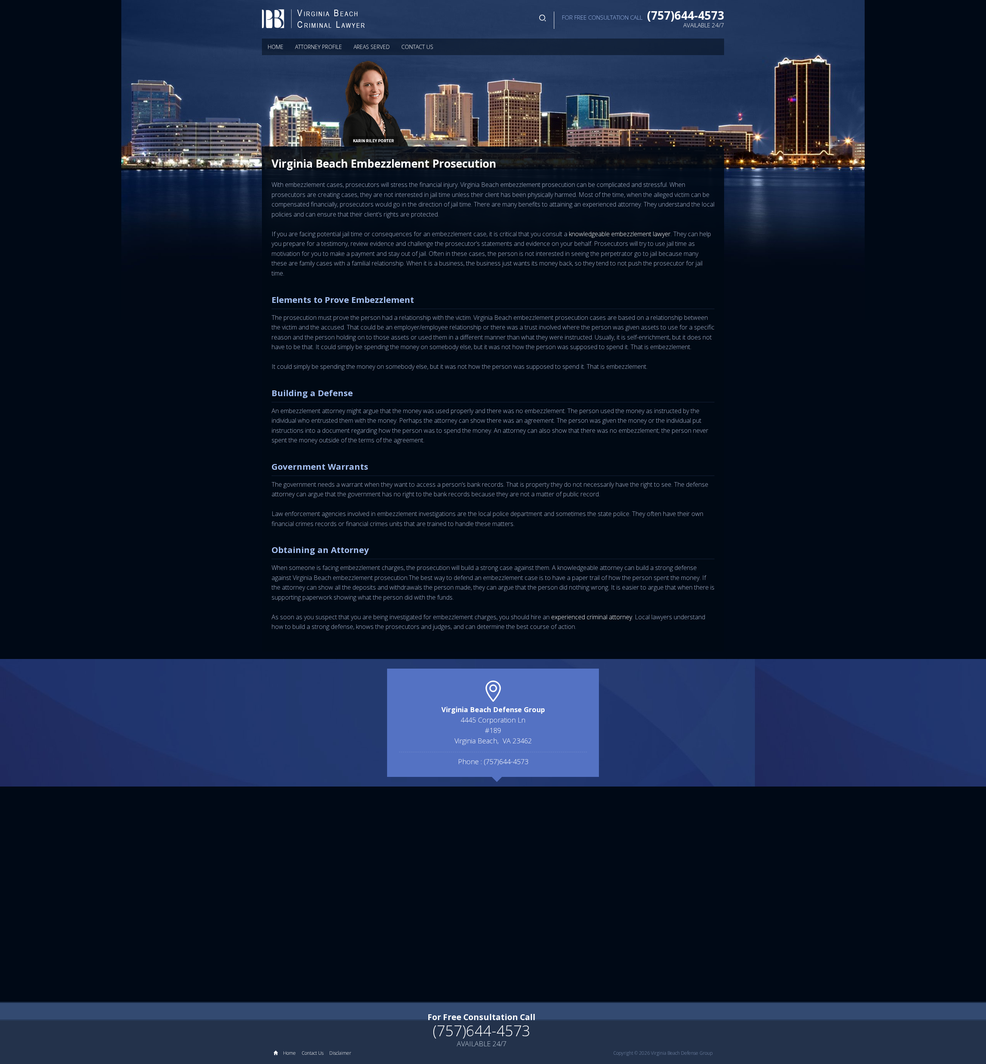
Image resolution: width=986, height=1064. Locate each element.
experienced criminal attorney (591, 617)
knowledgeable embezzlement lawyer (620, 234)
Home (275, 46)
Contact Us (417, 46)
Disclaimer (340, 1053)
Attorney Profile (318, 46)
